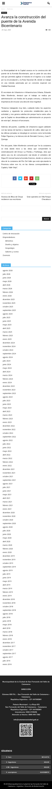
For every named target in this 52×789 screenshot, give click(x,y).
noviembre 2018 (9, 603)
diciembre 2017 (9, 642)
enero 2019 (7, 595)
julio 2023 (6, 400)
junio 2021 (7, 491)
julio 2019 (6, 574)
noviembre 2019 (9, 559)
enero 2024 (7, 382)
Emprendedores (9, 237)
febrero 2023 (8, 418)
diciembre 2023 (9, 386)
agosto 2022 (8, 440)
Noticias (4, 13)
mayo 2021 (7, 494)
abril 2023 (6, 411)
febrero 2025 (8, 335)
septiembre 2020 (9, 523)
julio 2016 (6, 661)
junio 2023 (7, 404)
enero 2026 (7, 296)
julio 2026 (6, 274)
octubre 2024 (8, 350)
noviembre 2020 (9, 516)
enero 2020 (7, 552)
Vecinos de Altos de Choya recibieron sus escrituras (12, 198)
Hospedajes (10, 248)
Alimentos (9, 241)
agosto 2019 (8, 570)
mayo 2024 (7, 368)
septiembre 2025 (9, 310)
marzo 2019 (7, 588)
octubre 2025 (8, 306)
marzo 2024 (7, 375)
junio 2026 (7, 278)
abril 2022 (6, 455)
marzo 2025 (7, 332)
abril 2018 (6, 628)
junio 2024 (7, 364)
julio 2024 (6, 361)
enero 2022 (7, 465)
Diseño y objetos (12, 244)
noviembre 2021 (9, 473)
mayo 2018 (7, 624)
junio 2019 (7, 577)
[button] (48, 3)
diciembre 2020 (9, 512)
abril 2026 (6, 285)
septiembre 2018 (9, 610)
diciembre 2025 (9, 299)
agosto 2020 (8, 527)
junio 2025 (7, 321)
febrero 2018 (8, 635)
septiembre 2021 (9, 480)
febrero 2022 (8, 462)
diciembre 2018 (9, 599)
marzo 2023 (7, 415)
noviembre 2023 (9, 390)
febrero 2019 (8, 592)
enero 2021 (7, 509)
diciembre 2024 (9, 343)
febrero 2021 (8, 505)
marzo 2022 (7, 458)
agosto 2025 (8, 314)
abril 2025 (6, 328)
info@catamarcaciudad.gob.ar (26, 720)
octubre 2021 (8, 476)
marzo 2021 (7, 502)
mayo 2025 (7, 325)
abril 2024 (6, 371)
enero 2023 (7, 422)
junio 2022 (7, 447)
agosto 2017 (8, 657)
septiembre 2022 (9, 437)
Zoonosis (6, 255)
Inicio (3, 9)
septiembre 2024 (9, 353)
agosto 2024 (8, 357)
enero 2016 (7, 664)
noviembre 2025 (9, 303)
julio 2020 (6, 530)
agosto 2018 (8, 614)
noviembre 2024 (9, 346)
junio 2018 (7, 621)
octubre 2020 (8, 520)
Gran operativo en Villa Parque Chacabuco (39, 198)
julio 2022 (6, 444)
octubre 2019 (8, 563)
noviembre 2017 (9, 646)
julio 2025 (6, 317)
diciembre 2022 (9, 426)
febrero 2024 (8, 379)
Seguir (46, 762)
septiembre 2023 (9, 393)
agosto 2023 (8, 397)
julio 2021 (6, 487)
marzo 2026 (7, 288)
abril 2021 (6, 498)
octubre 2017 (8, 650)
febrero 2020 (8, 549)
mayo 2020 (7, 538)
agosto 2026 (8, 270)
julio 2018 (6, 617)
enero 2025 (7, 339)
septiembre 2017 (9, 653)
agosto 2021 (8, 483)
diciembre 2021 (9, 469)
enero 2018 (7, 639)
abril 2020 (6, 541)
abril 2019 (6, 585)
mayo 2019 (7, 581)
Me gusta (45, 757)
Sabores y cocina (12, 252)
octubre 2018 (8, 606)
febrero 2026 (8, 292)
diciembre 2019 (9, 556)
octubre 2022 (8, 433)
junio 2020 (7, 534)
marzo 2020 (7, 545)
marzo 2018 (7, 632)
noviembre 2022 (9, 429)
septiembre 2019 (9, 567)
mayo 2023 (7, 408)
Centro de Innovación (11, 233)
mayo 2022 (7, 451)
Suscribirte (44, 772)
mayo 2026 (7, 281)
